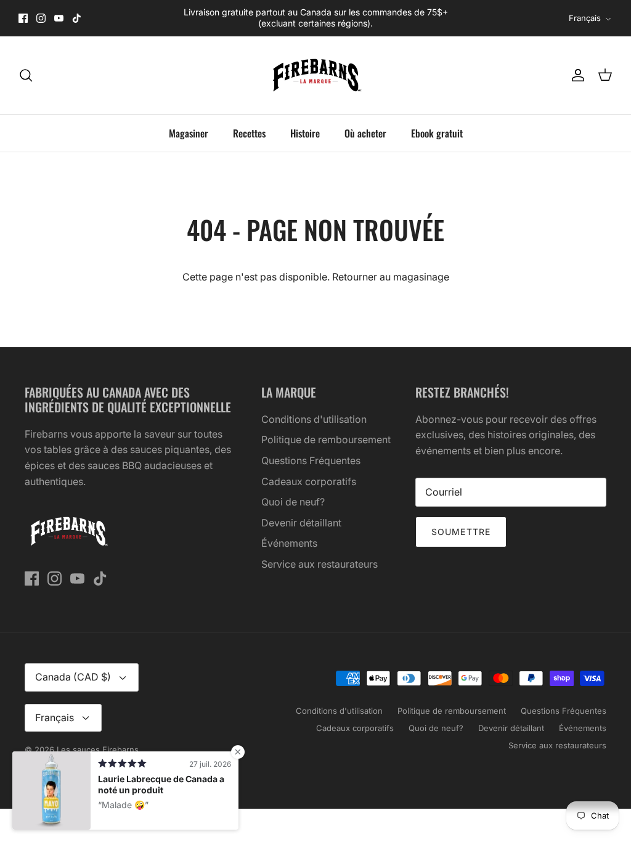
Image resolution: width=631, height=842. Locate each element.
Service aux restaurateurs (319, 564)
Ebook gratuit (437, 133)
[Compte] (575, 75)
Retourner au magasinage (390, 277)
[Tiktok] (76, 18)
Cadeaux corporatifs (308, 481)
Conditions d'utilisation (314, 419)
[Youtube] (58, 18)
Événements (289, 543)
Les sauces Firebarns (98, 749)
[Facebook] (23, 18)
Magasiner (188, 133)
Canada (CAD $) (73, 677)
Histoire (305, 133)
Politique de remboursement (326, 439)
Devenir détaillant (301, 523)
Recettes (249, 133)
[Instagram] (41, 18)
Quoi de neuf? (293, 502)
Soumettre (461, 531)
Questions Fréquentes (310, 460)
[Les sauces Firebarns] (315, 75)
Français (585, 18)
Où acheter (365, 133)
